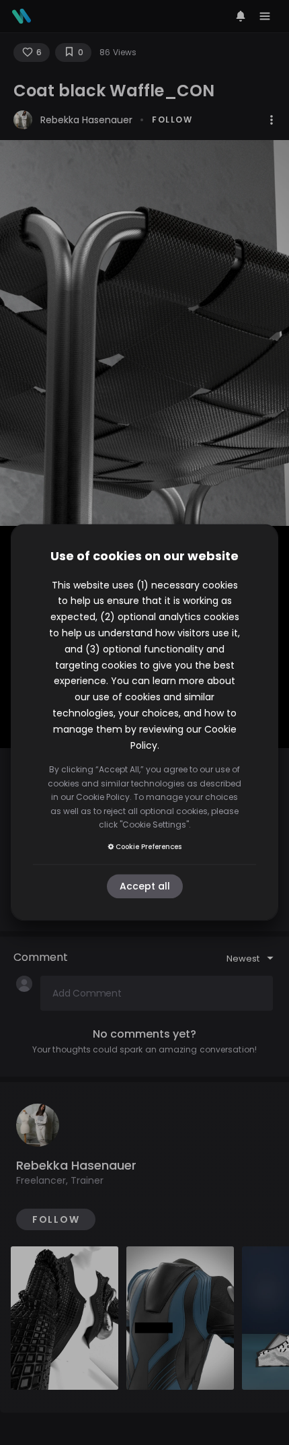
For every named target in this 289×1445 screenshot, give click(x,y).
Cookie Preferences (148, 847)
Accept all (145, 887)
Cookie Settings (154, 824)
